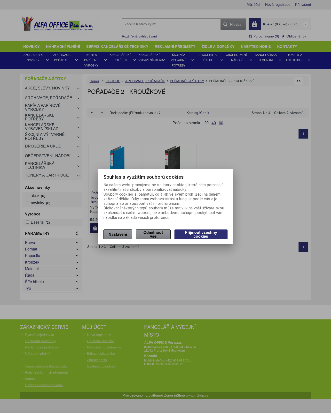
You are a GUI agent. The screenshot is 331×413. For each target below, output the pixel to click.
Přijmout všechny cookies (201, 234)
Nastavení (118, 234)
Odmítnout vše (153, 234)
